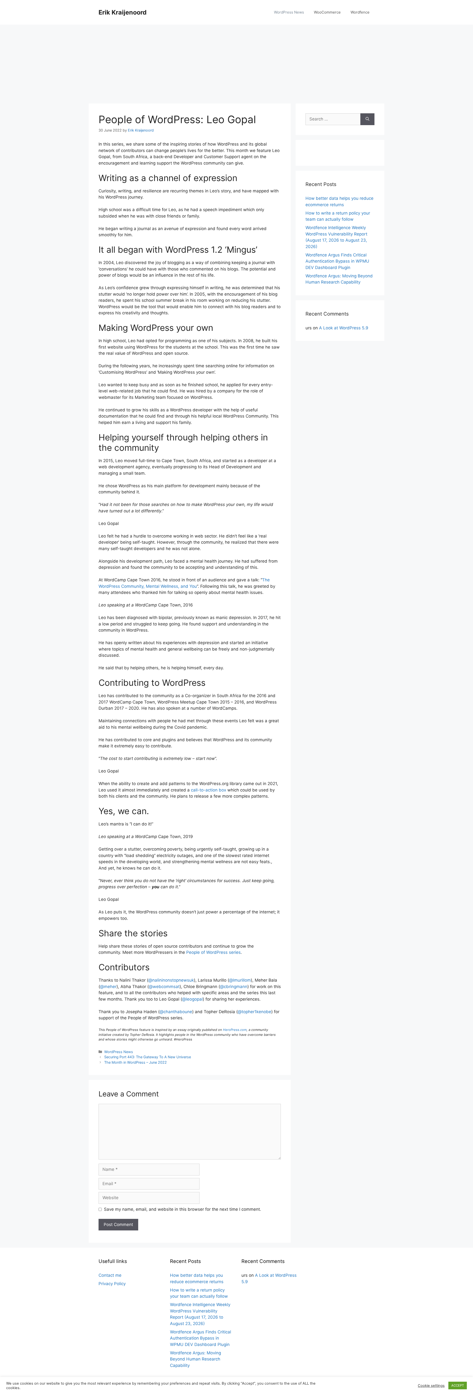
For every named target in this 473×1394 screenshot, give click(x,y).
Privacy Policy (112, 1283)
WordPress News (289, 12)
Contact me (110, 1275)
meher (108, 986)
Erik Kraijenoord (123, 12)
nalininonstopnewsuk (171, 980)
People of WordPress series (213, 952)
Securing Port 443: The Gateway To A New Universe (147, 1057)
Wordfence (360, 12)
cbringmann (233, 986)
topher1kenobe (254, 1011)
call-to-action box (208, 790)
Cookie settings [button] (431, 1385)
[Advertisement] (236, 61)
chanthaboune (176, 1011)
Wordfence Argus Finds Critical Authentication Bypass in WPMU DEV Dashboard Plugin (337, 261)
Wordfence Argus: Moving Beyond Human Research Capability (195, 1359)
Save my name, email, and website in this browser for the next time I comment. (182, 1209)
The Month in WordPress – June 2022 (135, 1062)
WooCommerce (327, 12)
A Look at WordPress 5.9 (343, 327)
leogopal (192, 999)
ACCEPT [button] (457, 1385)
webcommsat (164, 986)
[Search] (367, 119)
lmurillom (240, 980)
